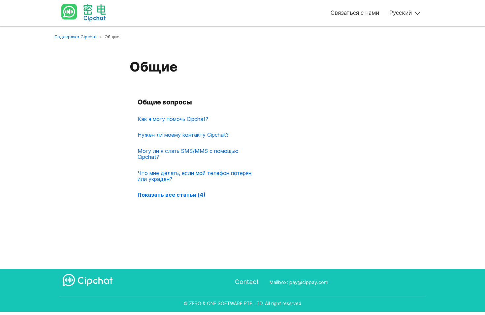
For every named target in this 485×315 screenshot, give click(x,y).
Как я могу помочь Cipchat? (173, 119)
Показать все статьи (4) (172, 194)
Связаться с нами (355, 13)
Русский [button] (400, 13)
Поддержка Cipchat (75, 36)
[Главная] (89, 12)
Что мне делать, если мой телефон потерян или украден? (194, 176)
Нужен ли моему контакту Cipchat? (183, 134)
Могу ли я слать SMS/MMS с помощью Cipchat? (188, 154)
